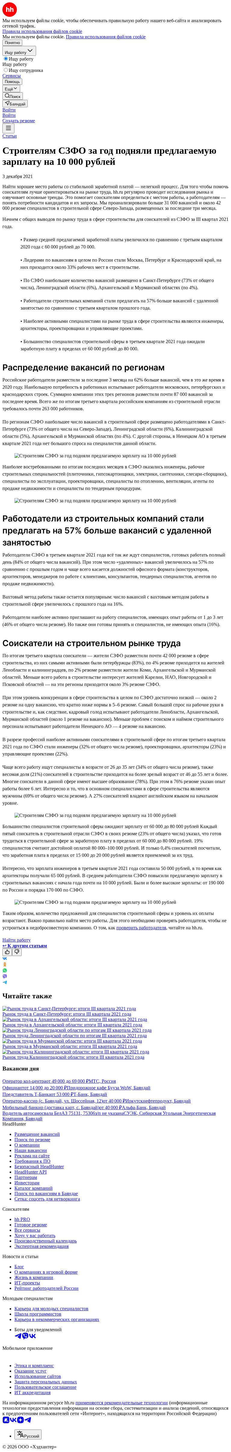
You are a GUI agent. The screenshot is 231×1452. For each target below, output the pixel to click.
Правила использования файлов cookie (106, 36)
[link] (12, 96)
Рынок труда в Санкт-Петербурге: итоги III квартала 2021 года (66, 1014)
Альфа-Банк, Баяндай (144, 1107)
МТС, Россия (102, 1081)
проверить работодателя (141, 927)
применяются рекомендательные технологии (121, 1402)
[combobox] (28, 1434)
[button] (9, 109)
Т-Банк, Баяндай (90, 1094)
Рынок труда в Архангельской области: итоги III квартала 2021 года (72, 1024)
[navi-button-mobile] (8, 128)
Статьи (9, 135)
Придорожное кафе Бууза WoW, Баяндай (108, 1087)
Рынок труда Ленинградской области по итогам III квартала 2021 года (74, 1035)
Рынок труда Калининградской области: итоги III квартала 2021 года (73, 1057)
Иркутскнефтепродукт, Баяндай (158, 1100)
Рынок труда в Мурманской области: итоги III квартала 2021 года (69, 1046)
